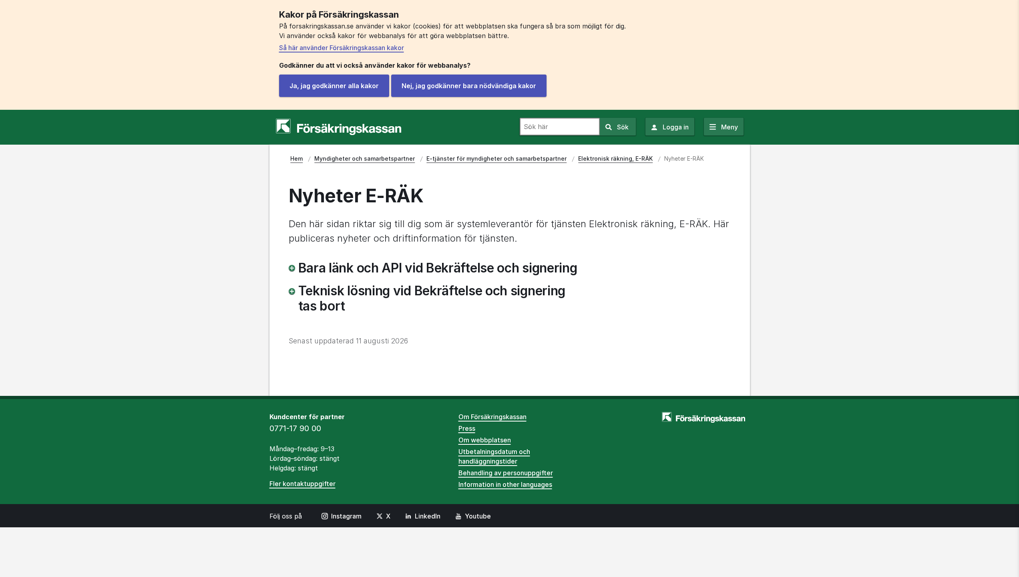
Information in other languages (505, 484)
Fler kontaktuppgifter (302, 484)
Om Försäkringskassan (492, 417)
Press (466, 428)
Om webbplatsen (484, 440)
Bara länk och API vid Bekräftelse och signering (437, 268)
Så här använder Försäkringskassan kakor (341, 48)
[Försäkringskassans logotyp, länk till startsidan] (338, 127)
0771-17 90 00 (295, 428)
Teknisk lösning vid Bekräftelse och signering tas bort (432, 298)
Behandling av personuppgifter (505, 473)
